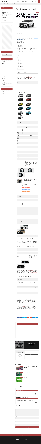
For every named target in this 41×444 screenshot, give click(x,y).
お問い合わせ (18, 439)
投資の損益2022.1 (4, 10)
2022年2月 (3, 61)
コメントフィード (4, 95)
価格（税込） (20, 66)
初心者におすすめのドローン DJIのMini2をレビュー (31, 373)
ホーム (14, 439)
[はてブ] (35, 317)
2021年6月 (3, 78)
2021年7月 (3, 76)
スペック (20, 60)
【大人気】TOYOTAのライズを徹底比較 (10, 3)
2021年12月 (3, 65)
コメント (16, 408)
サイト (16, 423)
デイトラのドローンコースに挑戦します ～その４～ (31, 367)
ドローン (22, 366)
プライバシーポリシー (24, 439)
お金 (13, 0)
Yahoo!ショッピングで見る (26, 189)
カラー (19, 59)
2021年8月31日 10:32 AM (20, 390)
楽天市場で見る (26, 187)
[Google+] (30, 317)
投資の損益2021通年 (4, 15)
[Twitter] (24, 317)
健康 (15, 0)
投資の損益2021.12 (4, 17)
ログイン (3, 91)
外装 (19, 62)
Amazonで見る (26, 191)
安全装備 (20, 63)
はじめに (10, 0)
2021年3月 (3, 84)
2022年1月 (3, 63)
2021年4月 (3, 82)
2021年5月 (3, 80)
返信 (36, 402)
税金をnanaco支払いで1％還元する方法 (22, 397)
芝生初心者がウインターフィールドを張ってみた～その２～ (31, 378)
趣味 (18, 0)
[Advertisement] (27, 331)
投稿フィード (3, 93)
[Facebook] (19, 317)
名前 (16, 416)
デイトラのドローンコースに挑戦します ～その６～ (6, 20)
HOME (2, 3)
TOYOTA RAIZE (20, 57)
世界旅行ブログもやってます (26, 1)
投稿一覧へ (31, 354)
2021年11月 (3, 67)
